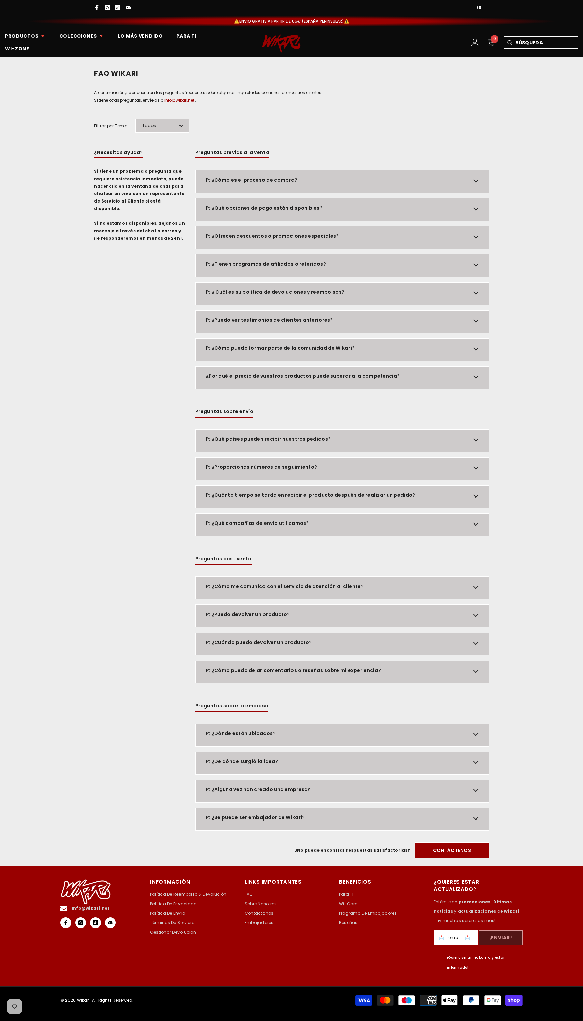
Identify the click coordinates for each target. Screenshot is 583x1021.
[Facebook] (97, 7)
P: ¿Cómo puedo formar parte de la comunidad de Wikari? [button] (280, 348)
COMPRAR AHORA (350, 21)
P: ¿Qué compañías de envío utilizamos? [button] (257, 523)
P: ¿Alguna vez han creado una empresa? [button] (258, 789)
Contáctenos (452, 850)
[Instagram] (107, 7)
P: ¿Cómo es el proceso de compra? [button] (251, 180)
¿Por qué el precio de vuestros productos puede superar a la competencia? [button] (303, 376)
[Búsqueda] (509, 42)
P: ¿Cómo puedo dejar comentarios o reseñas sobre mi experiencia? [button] (293, 670)
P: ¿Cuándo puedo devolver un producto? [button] (259, 642)
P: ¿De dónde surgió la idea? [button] (242, 761)
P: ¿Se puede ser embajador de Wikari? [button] (255, 817)
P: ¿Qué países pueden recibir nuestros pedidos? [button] (268, 439)
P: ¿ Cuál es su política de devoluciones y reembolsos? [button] (275, 292)
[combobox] (546, 42)
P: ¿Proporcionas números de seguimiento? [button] (261, 467)
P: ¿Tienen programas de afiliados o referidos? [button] (266, 264)
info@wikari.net (179, 100)
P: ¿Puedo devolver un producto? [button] (248, 614)
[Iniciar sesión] (475, 42)
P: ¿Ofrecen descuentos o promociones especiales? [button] (272, 236)
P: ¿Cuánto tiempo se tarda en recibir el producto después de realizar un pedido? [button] (310, 495)
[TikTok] (117, 7)
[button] (162, 126)
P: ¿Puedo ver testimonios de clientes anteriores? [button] (269, 320)
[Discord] (128, 7)
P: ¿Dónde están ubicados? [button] (241, 733)
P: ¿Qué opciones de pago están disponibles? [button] (264, 208)
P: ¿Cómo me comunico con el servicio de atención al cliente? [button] (285, 586)
